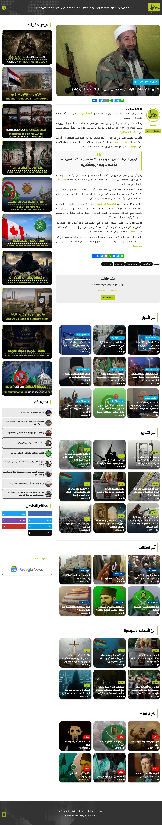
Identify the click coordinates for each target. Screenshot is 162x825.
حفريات (153, 125)
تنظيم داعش (107, 264)
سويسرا (137, 246)
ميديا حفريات (59, 7)
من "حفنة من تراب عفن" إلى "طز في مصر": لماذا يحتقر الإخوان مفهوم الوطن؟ (24, 422)
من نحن (100, 811)
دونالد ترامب (122, 142)
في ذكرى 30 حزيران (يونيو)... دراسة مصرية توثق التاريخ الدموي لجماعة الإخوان (23, 473)
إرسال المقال (108, 297)
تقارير (113, 7)
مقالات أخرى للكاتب (153, 131)
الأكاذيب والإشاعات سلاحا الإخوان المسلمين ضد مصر (27, 453)
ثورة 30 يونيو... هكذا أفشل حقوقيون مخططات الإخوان (26, 483)
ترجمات (77, 7)
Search (4, 8)
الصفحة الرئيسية (125, 7)
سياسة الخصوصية (86, 811)
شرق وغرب (46, 7)
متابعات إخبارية (102, 7)
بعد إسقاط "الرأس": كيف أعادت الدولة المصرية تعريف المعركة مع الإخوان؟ (23, 463)
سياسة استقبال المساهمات (108, 290)
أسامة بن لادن (85, 113)
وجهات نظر (88, 7)
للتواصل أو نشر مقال (67, 811)
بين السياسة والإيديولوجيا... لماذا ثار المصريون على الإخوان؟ (25, 432)
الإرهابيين (132, 146)
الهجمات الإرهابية (106, 204)
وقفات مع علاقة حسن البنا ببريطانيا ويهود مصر (29, 442)
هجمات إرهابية (128, 132)
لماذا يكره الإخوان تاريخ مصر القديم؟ (32, 412)
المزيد (37, 7)
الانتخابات (61, 180)
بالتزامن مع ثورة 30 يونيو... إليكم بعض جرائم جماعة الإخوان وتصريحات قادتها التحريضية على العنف (26, 494)
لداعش (133, 232)
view (157, 326)
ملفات (70, 7)
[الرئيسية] (154, 7)
